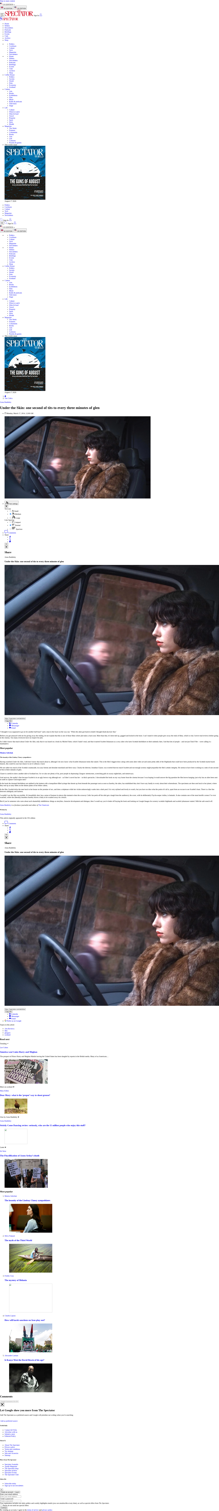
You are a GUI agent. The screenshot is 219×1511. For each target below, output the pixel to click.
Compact (17, 522)
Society (11, 79)
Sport (11, 120)
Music (11, 99)
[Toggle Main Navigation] (2, 15)
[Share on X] (10, 539)
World (11, 81)
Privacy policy (10, 1447)
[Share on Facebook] (10, 537)
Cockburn (12, 46)
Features (12, 130)
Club (6, 36)
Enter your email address (9, 1494)
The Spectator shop (11, 1468)
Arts (10, 91)
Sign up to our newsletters (14, 1486)
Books (11, 93)
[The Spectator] (19, 15)
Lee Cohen (4, 1047)
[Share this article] (6, 544)
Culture (11, 48)
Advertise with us (11, 1432)
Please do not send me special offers (16, 1505)
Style (11, 122)
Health (11, 124)
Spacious (19, 529)
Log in (17, 1492)
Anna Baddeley (5, 805)
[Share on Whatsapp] (10, 542)
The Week (13, 128)
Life (6, 108)
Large (18, 518)
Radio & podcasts (15, 102)
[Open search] (1, 220)
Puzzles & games (15, 143)
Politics (11, 44)
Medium (18, 514)
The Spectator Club (12, 1475)
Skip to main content (7, 1)
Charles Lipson (10, 1316)
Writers (7, 26)
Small (16, 511)
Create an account (7, 1492)
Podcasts (8, 30)
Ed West (3, 1151)
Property (12, 118)
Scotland (12, 87)
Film (10, 97)
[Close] (2, 1405)
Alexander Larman (11, 1356)
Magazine (12, 52)
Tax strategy (9, 1451)
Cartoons (12, 141)
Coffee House (10, 75)
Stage (11, 106)
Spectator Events (11, 1473)
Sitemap (7, 1455)
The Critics (9, 398)
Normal (17, 525)
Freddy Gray (9, 1276)
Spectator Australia (11, 1464)
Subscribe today (10, 1484)
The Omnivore (43, 805)
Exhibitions (13, 95)
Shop (6, 40)
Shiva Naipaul (10, 1236)
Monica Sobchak (6, 753)
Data (11, 83)
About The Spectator (12, 1445)
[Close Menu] (2, 223)
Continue (4, 1508)
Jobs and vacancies (11, 1453)
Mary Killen (4, 1091)
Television (13, 104)
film (6, 1031)
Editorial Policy (10, 1436)
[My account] (40, 15)
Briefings (8, 32)
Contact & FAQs (11, 1430)
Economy (12, 85)
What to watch (14, 112)
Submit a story (10, 1434)
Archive (7, 38)
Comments (12, 533)
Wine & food (13, 114)
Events (7, 34)
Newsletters (9, 28)
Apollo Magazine (11, 1466)
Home (7, 24)
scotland (7, 1035)
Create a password (6, 1499)
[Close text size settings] (6, 506)
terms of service (33, 1510)
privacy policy (47, 1510)
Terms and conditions (12, 1449)
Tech (11, 50)
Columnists (13, 132)
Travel (11, 116)
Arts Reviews (9, 1029)
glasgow (8, 1033)
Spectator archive (11, 1470)
